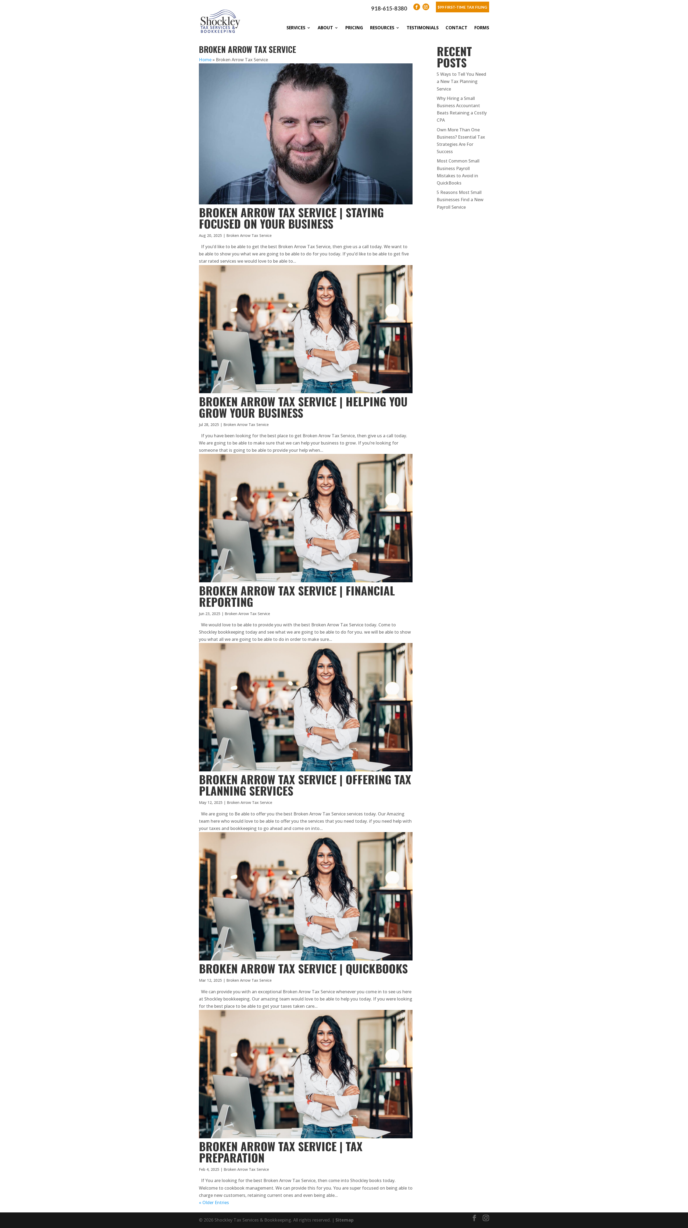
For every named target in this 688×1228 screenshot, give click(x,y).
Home (205, 60)
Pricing (354, 28)
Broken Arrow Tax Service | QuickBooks (303, 968)
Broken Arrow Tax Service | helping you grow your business (303, 407)
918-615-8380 (389, 8)
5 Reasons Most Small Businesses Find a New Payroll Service (460, 199)
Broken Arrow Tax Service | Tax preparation (281, 1152)
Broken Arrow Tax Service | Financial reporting (297, 596)
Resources (382, 28)
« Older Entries (214, 1202)
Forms (481, 28)
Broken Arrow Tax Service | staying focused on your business (291, 218)
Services (295, 28)
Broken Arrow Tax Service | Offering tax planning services (305, 785)
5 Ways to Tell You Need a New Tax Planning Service (461, 81)
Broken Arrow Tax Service (249, 235)
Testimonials (423, 28)
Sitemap (344, 1220)
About (325, 28)
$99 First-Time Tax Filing (462, 7)
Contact (456, 28)
